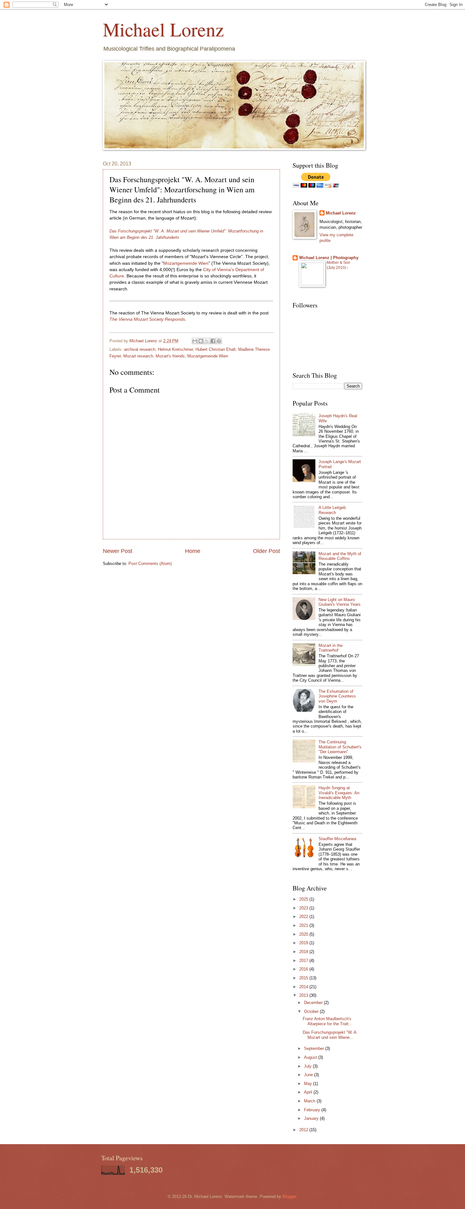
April (308, 1092)
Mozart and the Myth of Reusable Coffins (340, 556)
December (314, 1002)
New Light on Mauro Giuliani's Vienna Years (340, 602)
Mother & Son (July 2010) (338, 265)
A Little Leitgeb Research (332, 510)
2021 (304, 925)
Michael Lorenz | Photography (328, 257)
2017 (304, 960)
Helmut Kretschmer (175, 349)
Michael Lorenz (163, 29)
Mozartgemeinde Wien (185, 263)
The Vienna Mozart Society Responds (147, 319)
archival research (139, 349)
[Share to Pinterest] (219, 341)
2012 (304, 1129)
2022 (304, 916)
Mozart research (138, 356)
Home (192, 551)
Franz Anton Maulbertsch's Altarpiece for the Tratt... (327, 1021)
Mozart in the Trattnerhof (331, 648)
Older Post (266, 551)
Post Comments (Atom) (150, 563)
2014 (304, 986)
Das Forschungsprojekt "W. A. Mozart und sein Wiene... (330, 1034)
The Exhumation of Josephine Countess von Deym (337, 696)
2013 (304, 995)
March (310, 1101)
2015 (304, 978)
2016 (304, 969)
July (308, 1066)
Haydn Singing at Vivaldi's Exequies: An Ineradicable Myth (339, 792)
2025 (304, 899)
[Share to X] (207, 341)
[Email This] (195, 341)
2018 (304, 951)
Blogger (289, 1196)
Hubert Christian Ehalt (215, 349)
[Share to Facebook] (213, 341)
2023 (304, 908)
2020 (304, 934)
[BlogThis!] (201, 341)
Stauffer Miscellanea (337, 838)
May (308, 1083)
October (312, 1011)
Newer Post (117, 551)
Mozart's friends (170, 356)
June (309, 1074)
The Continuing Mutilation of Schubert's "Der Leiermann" (340, 747)
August (311, 1057)
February (312, 1109)
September (314, 1048)
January (312, 1118)
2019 (304, 942)
